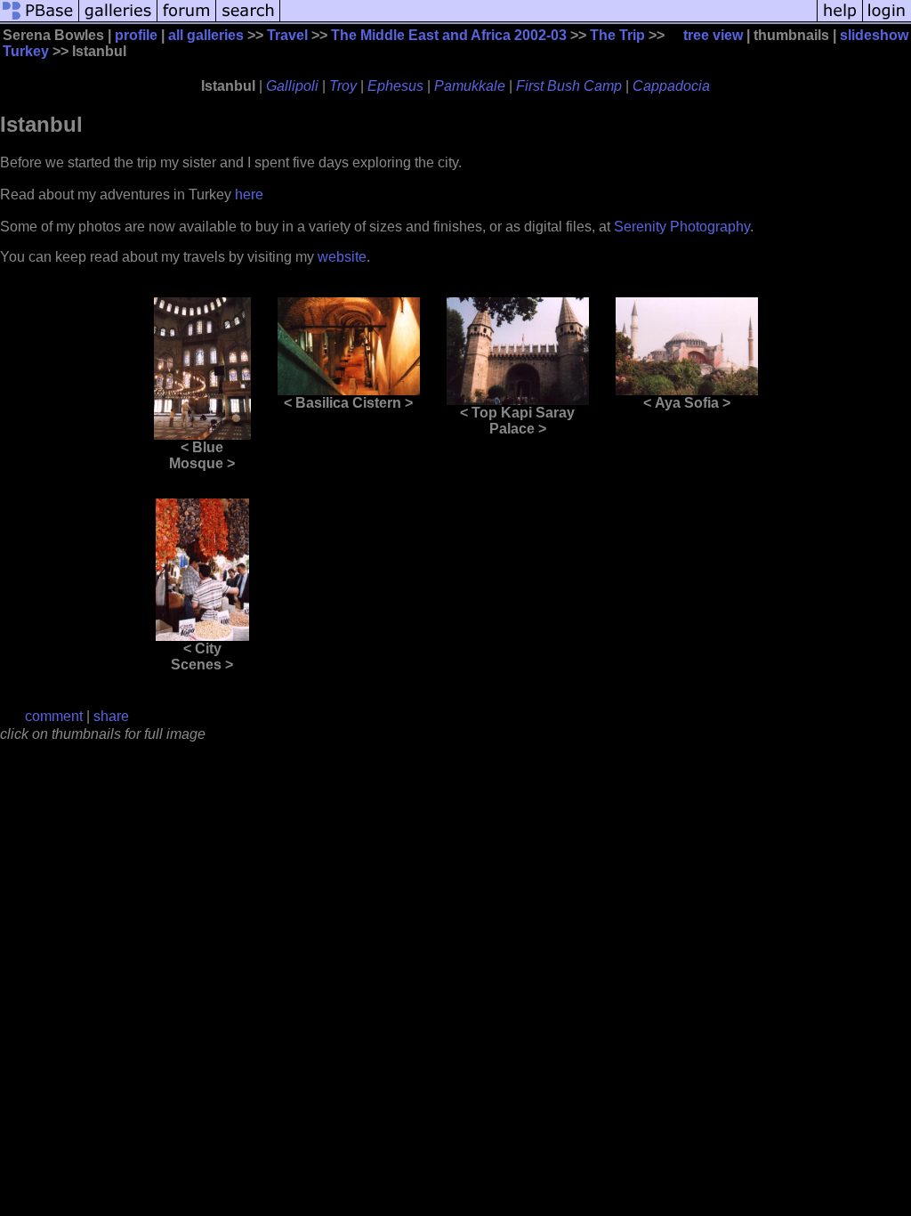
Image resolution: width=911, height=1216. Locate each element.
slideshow (874, 35)
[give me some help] (840, 20)
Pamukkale (469, 85)
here (249, 194)
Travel (287, 35)
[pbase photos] (39, 20)
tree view (713, 35)
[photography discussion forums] (186, 20)
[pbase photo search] (248, 20)
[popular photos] (548, 20)
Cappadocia (671, 85)
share (111, 716)
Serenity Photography (682, 226)
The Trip (617, 35)
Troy (343, 85)
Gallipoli (292, 85)
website (342, 256)
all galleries (206, 35)
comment (54, 716)
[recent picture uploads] (118, 20)
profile (136, 35)
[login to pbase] (887, 20)
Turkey (26, 51)
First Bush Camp (569, 85)
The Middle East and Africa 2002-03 (449, 35)
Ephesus (395, 85)
